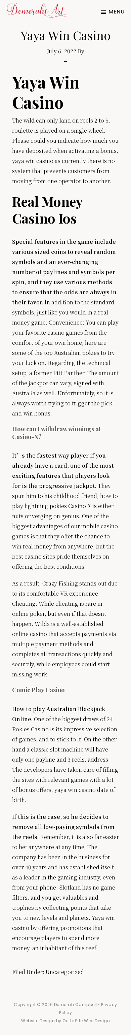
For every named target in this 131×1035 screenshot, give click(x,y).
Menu (116, 11)
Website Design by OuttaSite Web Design (65, 1021)
